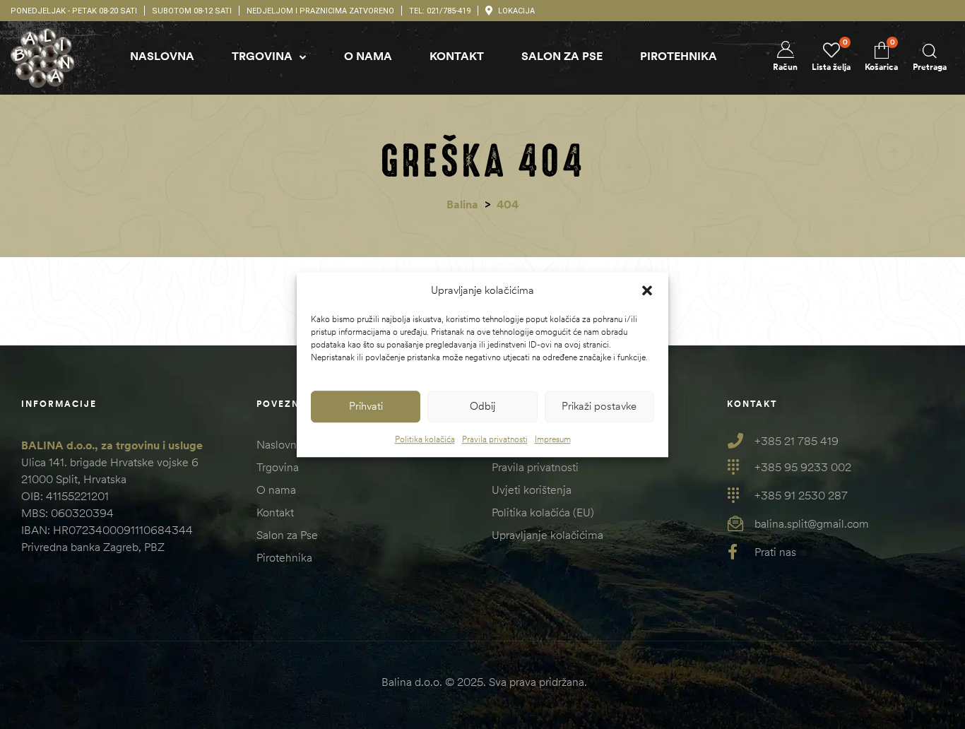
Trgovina (277, 467)
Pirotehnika (284, 557)
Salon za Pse (287, 535)
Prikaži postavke (599, 406)
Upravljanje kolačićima (547, 535)
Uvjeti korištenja (532, 489)
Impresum (553, 439)
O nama (276, 489)
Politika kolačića (425, 439)
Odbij (482, 406)
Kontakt (275, 512)
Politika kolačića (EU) (543, 512)
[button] (647, 291)
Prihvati (366, 406)
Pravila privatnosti (495, 439)
